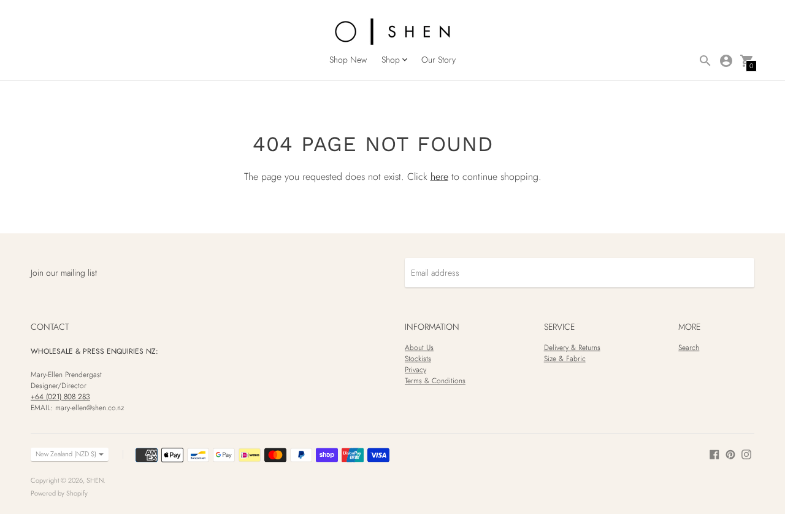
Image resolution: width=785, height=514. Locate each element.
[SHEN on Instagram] (746, 453)
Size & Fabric (565, 358)
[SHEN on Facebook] (714, 453)
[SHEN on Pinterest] (730, 453)
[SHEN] (392, 32)
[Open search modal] (705, 60)
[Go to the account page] (726, 60)
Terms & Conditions (435, 380)
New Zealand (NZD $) (66, 454)
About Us (419, 347)
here (439, 176)
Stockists (418, 358)
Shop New (348, 59)
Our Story (438, 59)
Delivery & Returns (572, 347)
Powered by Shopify (59, 493)
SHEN (95, 480)
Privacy (415, 369)
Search (688, 347)
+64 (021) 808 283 (60, 396)
